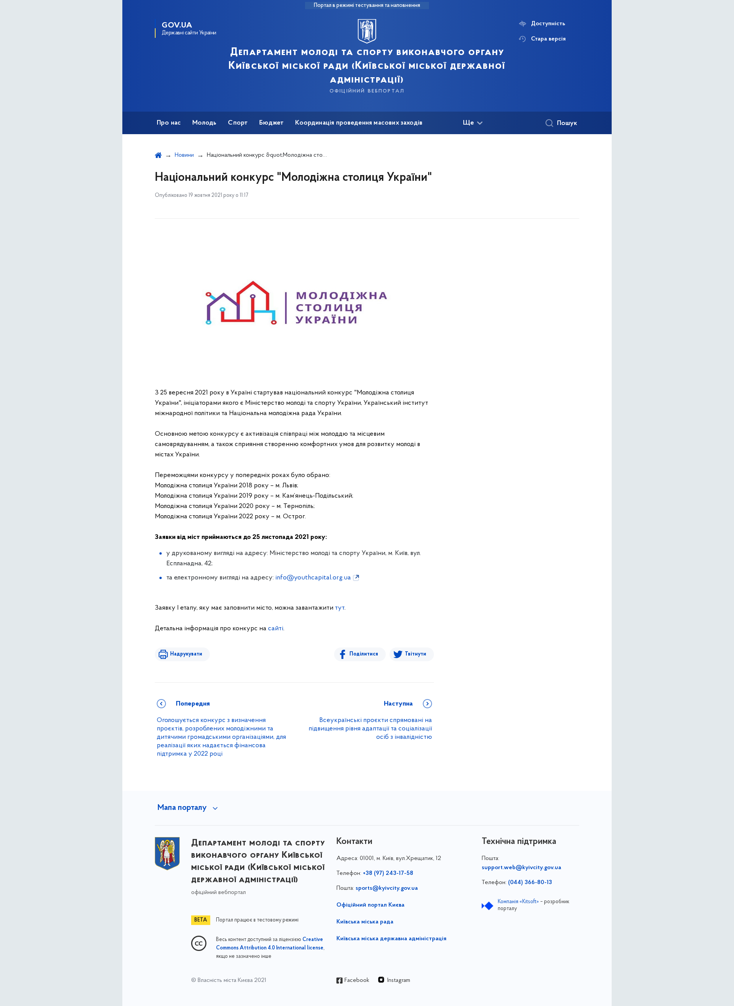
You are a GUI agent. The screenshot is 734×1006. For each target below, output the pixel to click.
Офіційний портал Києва (370, 905)
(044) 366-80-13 (530, 882)
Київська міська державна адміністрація (391, 939)
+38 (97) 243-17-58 (388, 873)
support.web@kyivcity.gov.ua (521, 868)
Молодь (204, 123)
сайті (275, 628)
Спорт (238, 123)
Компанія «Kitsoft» (518, 902)
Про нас (169, 123)
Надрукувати (186, 654)
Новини (184, 155)
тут (339, 608)
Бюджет (271, 123)
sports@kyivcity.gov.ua (387, 888)
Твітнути (415, 654)
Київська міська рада (364, 922)
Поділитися (363, 654)
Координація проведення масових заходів (358, 123)
